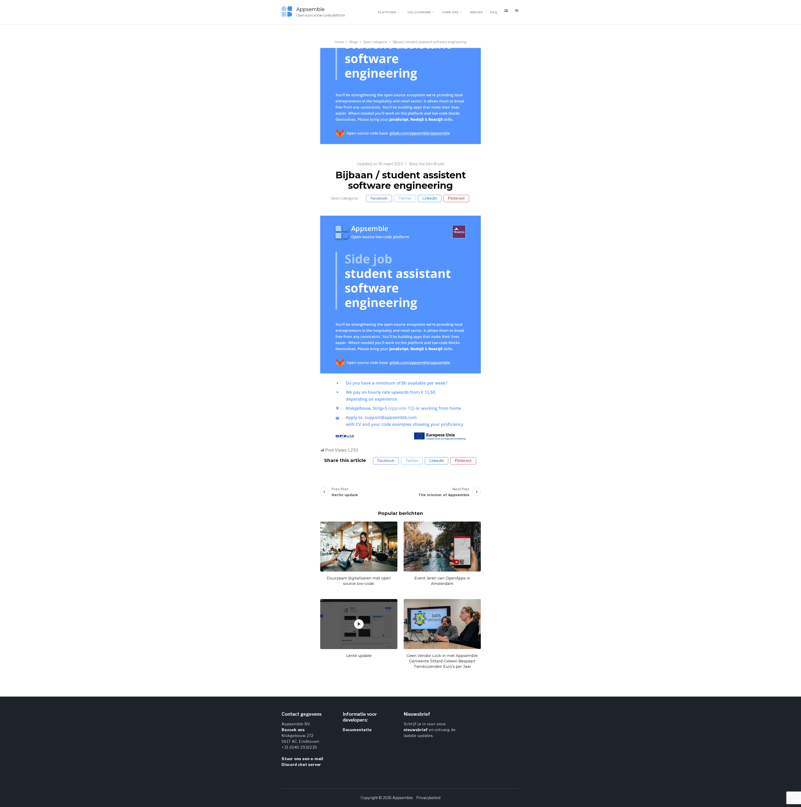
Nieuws (476, 12)
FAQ (493, 12)
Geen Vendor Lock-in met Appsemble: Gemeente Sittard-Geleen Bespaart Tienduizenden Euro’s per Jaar (442, 661)
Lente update (359, 655)
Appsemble (310, 9)
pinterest (456, 198)
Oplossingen (419, 12)
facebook (379, 198)
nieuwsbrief (416, 730)
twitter (405, 198)
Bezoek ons (293, 730)
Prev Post (345, 492)
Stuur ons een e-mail (302, 759)
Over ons (450, 12)
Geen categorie (344, 198)
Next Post (443, 492)
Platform (387, 12)
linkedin (429, 198)
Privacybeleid (428, 798)
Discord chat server (301, 764)
